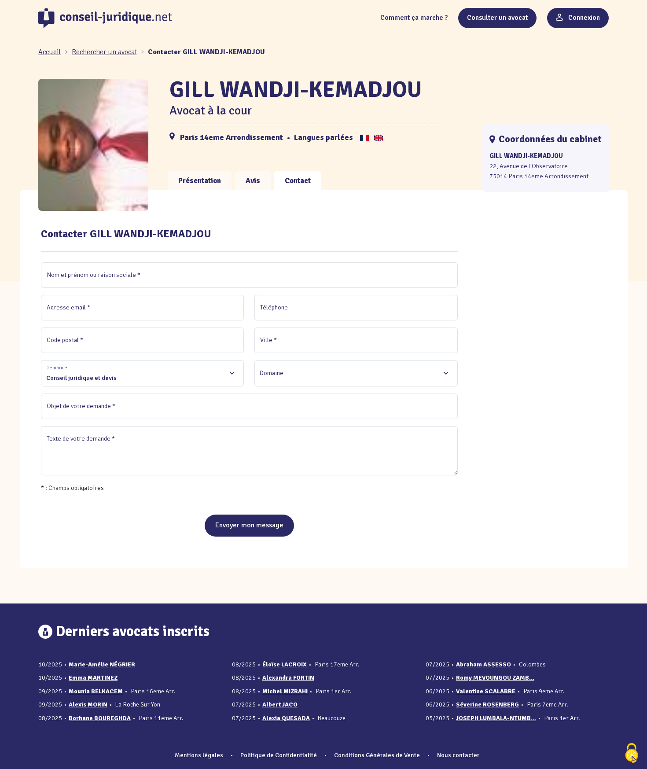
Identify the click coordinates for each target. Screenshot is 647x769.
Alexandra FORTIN (288, 677)
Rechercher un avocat (104, 52)
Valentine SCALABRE (485, 691)
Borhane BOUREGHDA (100, 718)
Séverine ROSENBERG (487, 704)
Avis (253, 180)
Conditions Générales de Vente (377, 755)
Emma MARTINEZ (93, 677)
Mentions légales (199, 755)
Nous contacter (458, 755)
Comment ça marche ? (414, 17)
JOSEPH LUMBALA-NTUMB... (496, 718)
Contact (298, 180)
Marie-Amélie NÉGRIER (102, 664)
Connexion (583, 17)
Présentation (199, 180)
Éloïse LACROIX (284, 664)
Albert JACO (280, 704)
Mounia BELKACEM (96, 691)
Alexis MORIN (88, 704)
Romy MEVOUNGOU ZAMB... (495, 677)
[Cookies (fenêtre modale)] (631, 754)
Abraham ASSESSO (483, 664)
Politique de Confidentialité (278, 755)
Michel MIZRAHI (285, 691)
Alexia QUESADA (286, 718)
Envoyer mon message (249, 525)
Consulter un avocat (497, 17)
